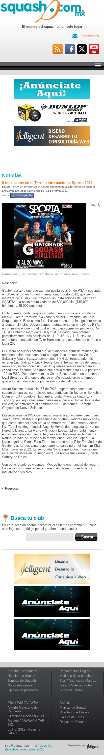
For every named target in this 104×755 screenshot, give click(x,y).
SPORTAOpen (31, 186)
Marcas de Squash (73, 707)
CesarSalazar (49, 186)
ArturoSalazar (65, 186)
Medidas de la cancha (76, 676)
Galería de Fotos (72, 717)
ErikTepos (21, 190)
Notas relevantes (20, 685)
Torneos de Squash (22, 680)
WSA (20, 186)
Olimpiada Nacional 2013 (26, 716)
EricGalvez (8, 190)
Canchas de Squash (22, 671)
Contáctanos (90, 36)
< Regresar (10, 488)
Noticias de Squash (22, 676)
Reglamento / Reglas (75, 671)
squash (6, 186)
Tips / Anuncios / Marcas (78, 680)
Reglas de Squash (73, 722)
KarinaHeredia (35, 190)
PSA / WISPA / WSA (23, 703)
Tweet (5, 195)
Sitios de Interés (72, 690)
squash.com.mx (44, 12)
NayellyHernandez (84, 186)
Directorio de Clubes (74, 712)
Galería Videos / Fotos (76, 685)
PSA (13, 186)
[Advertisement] (52, 159)
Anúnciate (67, 703)
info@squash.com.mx (21, 745)
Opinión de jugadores (23, 690)
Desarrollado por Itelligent (83, 746)
